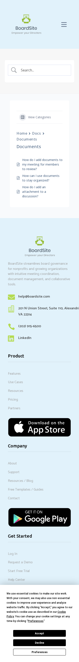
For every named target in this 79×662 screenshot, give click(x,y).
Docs (36, 133)
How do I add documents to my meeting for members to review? (42, 164)
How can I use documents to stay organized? (40, 178)
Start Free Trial (19, 571)
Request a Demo (20, 562)
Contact (14, 498)
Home (21, 133)
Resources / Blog (20, 481)
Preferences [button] (35, 621)
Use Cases (15, 382)
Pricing (13, 400)
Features (14, 374)
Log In (12, 554)
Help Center (16, 580)
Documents (26, 139)
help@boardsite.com (34, 297)
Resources (15, 391)
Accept (39, 633)
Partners (14, 408)
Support (14, 472)
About (12, 463)
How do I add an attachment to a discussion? (34, 191)
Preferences (40, 652)
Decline (39, 642)
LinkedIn (24, 338)
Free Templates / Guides (25, 490)
